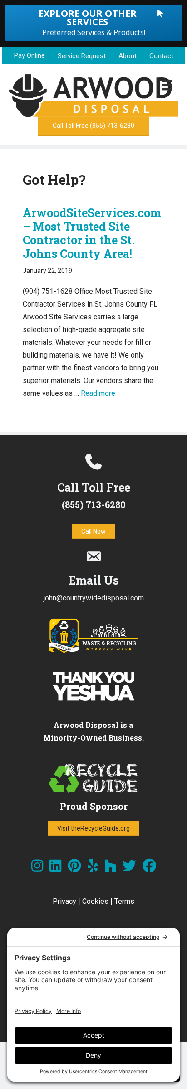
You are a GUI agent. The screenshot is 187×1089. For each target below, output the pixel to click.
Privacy (64, 901)
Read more (98, 393)
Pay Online (29, 55)
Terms (124, 901)
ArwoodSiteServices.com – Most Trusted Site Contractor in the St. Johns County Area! (92, 233)
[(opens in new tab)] (93, 651)
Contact (161, 56)
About (127, 56)
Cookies (95, 901)
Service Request (82, 56)
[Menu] (166, 85)
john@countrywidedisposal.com (94, 598)
